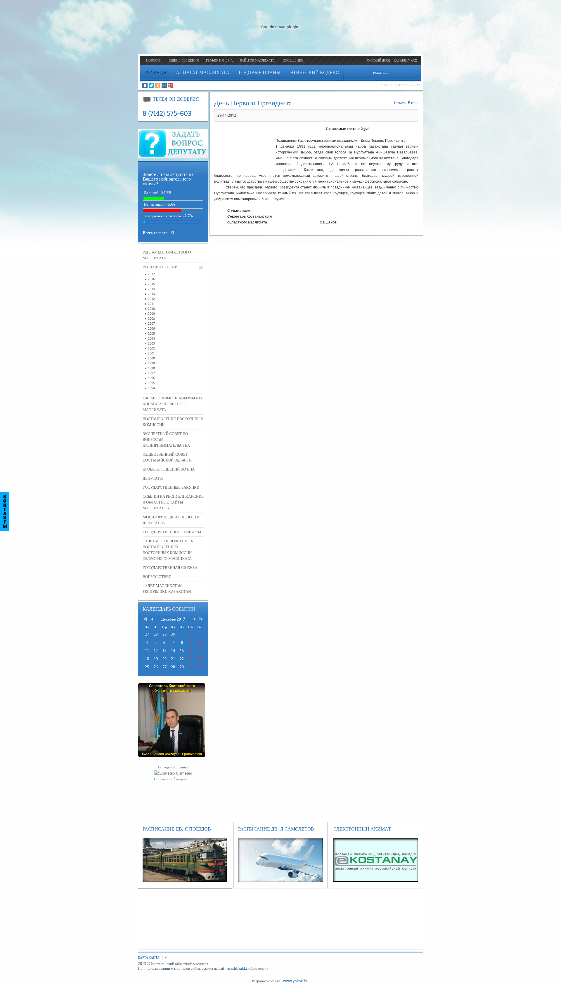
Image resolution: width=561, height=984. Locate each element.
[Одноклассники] (157, 85)
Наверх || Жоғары (21, 8)
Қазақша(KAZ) (405, 60)
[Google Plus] (170, 85)
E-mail (413, 103)
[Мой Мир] (164, 85)
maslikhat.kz (237, 968)
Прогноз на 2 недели (171, 779)
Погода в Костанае (173, 767)
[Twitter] (151, 85)
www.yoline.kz (295, 981)
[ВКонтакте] (145, 85)
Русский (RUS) (378, 60)
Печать (399, 103)
